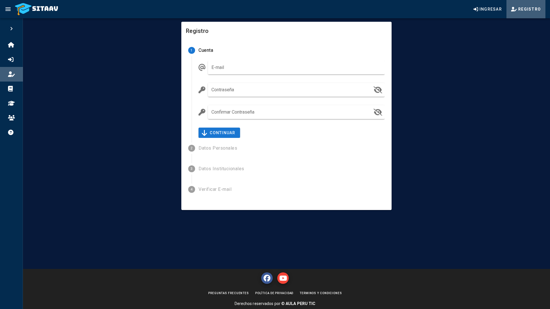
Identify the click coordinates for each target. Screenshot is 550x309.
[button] (378, 89)
